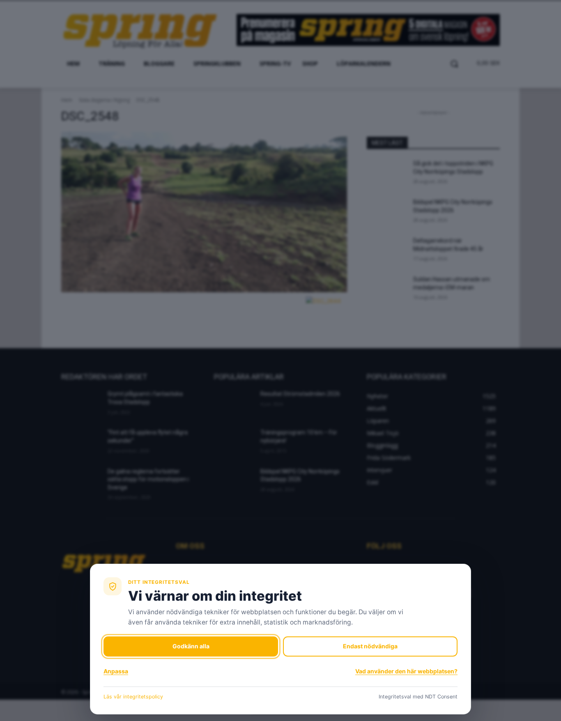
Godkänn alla (190, 646)
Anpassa (115, 671)
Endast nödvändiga (370, 646)
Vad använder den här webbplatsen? (406, 671)
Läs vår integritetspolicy (133, 696)
